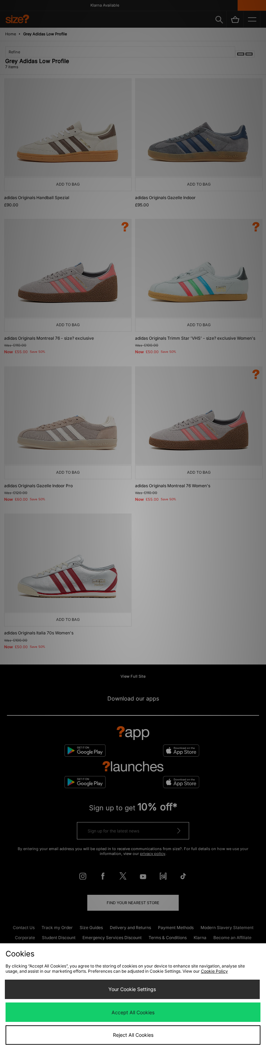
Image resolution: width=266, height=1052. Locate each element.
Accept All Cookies (133, 1012)
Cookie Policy (214, 971)
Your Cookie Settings (132, 989)
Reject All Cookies (133, 1035)
